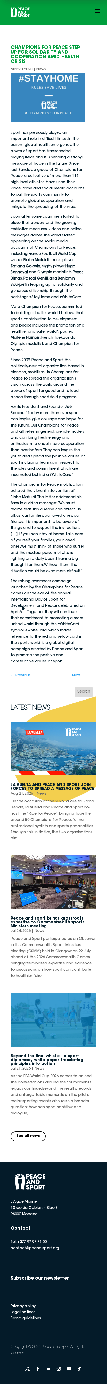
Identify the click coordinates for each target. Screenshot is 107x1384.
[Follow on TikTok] (79, 1369)
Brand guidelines (26, 1318)
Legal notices (23, 1312)
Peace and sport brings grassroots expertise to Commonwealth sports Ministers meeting (47, 922)
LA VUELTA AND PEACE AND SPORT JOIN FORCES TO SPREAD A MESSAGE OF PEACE (52, 787)
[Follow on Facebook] (38, 1369)
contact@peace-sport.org (35, 1248)
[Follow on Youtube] (69, 1369)
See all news (28, 1136)
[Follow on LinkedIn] (48, 1369)
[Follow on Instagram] (59, 1369)
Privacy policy (23, 1306)
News (41, 69)
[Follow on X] (27, 1369)
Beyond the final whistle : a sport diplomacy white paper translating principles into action (47, 1060)
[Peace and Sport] (19, 12)
